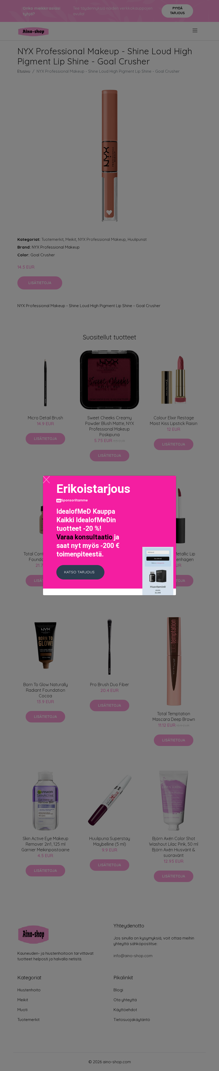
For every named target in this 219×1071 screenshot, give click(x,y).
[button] (80, 572)
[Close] (46, 480)
